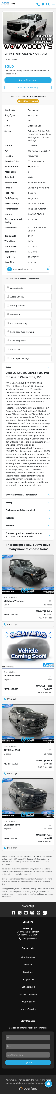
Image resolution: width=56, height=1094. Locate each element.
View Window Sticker (23, 269)
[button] (38, 4)
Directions (28, 972)
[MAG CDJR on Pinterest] (37, 912)
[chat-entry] (48, 1083)
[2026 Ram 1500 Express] (28, 648)
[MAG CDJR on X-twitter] (18, 912)
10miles (48, 604)
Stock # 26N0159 (10, 597)
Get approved (28, 986)
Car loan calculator (28, 994)
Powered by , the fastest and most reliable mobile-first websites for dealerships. (28, 1081)
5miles (48, 679)
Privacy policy (28, 1001)
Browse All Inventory (28, 80)
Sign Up (28, 1062)
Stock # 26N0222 (10, 672)
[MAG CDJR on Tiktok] (44, 912)
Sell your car (28, 979)
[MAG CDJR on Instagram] (31, 912)
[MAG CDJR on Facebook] (12, 912)
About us (28, 964)
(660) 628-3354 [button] (30, 938)
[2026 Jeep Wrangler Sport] (28, 574)
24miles (48, 828)
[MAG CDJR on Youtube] (25, 912)
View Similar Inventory (28, 87)
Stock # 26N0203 (10, 746)
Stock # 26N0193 (10, 821)
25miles (48, 753)
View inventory (28, 957)
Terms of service (28, 1009)
